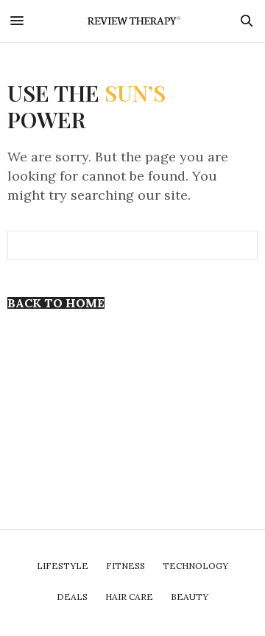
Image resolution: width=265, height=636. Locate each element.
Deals (72, 596)
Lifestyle (62, 565)
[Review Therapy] (132, 21)
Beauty (189, 596)
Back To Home (56, 303)
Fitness (125, 565)
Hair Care (129, 596)
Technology (195, 565)
